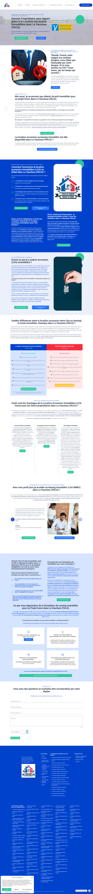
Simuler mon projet (22, 38)
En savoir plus (41, 38)
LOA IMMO (20, 5)
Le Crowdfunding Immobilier (55, 5)
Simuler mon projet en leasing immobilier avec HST (46, 675)
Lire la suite (55, 87)
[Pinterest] (25, 779)
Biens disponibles (69, 5)
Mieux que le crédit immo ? (39, 5)
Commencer (28, 639)
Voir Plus (22, 450)
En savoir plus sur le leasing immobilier (64, 385)
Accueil (13, 31)
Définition (28, 5)
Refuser (16, 889)
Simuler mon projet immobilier (28, 389)
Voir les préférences (27, 889)
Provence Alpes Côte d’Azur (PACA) (24, 33)
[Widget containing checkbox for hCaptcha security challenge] (20, 732)
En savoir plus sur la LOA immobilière (47, 149)
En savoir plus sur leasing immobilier (64, 537)
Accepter (6, 889)
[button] (32, 877)
